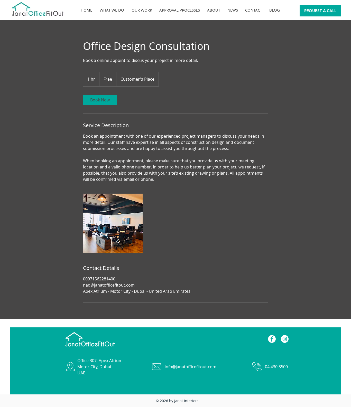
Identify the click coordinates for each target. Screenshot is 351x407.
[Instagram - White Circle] (285, 339)
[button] (233, 10)
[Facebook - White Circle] (272, 339)
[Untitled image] (113, 223)
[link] (100, 100)
